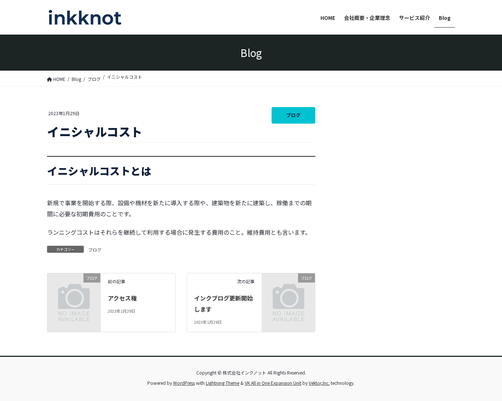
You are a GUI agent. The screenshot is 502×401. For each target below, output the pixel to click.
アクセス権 (122, 298)
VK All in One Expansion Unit (273, 383)
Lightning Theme (222, 383)
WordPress (184, 383)
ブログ (293, 114)
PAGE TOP (484, 382)
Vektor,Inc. (319, 383)
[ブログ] (73, 288)
